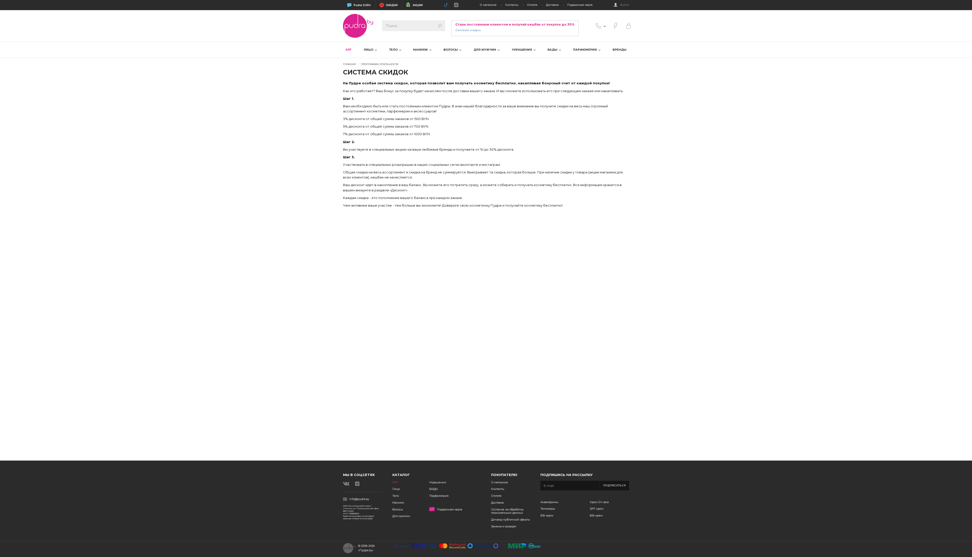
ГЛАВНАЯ (349, 64)
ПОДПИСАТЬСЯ (614, 485)
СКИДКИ (392, 5)
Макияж (398, 502)
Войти (624, 5)
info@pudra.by (359, 499)
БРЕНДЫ (619, 49)
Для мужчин (401, 516)
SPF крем (596, 508)
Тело (395, 496)
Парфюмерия (439, 496)
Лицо (396, 489)
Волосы (397, 509)
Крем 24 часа (599, 502)
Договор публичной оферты (510, 519)
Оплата (532, 5)
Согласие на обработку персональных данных (507, 511)
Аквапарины (549, 502)
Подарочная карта (580, 5)
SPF (348, 49)
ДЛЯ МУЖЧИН (485, 49)
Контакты (511, 5)
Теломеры (547, 508)
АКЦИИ (418, 5)
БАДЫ (553, 49)
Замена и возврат (503, 526)
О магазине (488, 5)
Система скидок (468, 30)
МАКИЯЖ (421, 49)
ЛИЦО (369, 49)
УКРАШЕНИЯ (522, 49)
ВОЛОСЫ (451, 49)
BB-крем (546, 515)
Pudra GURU (362, 5)
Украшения (437, 482)
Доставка (552, 5)
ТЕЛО (393, 49)
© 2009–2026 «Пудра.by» (366, 548)
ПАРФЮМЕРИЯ (585, 49)
